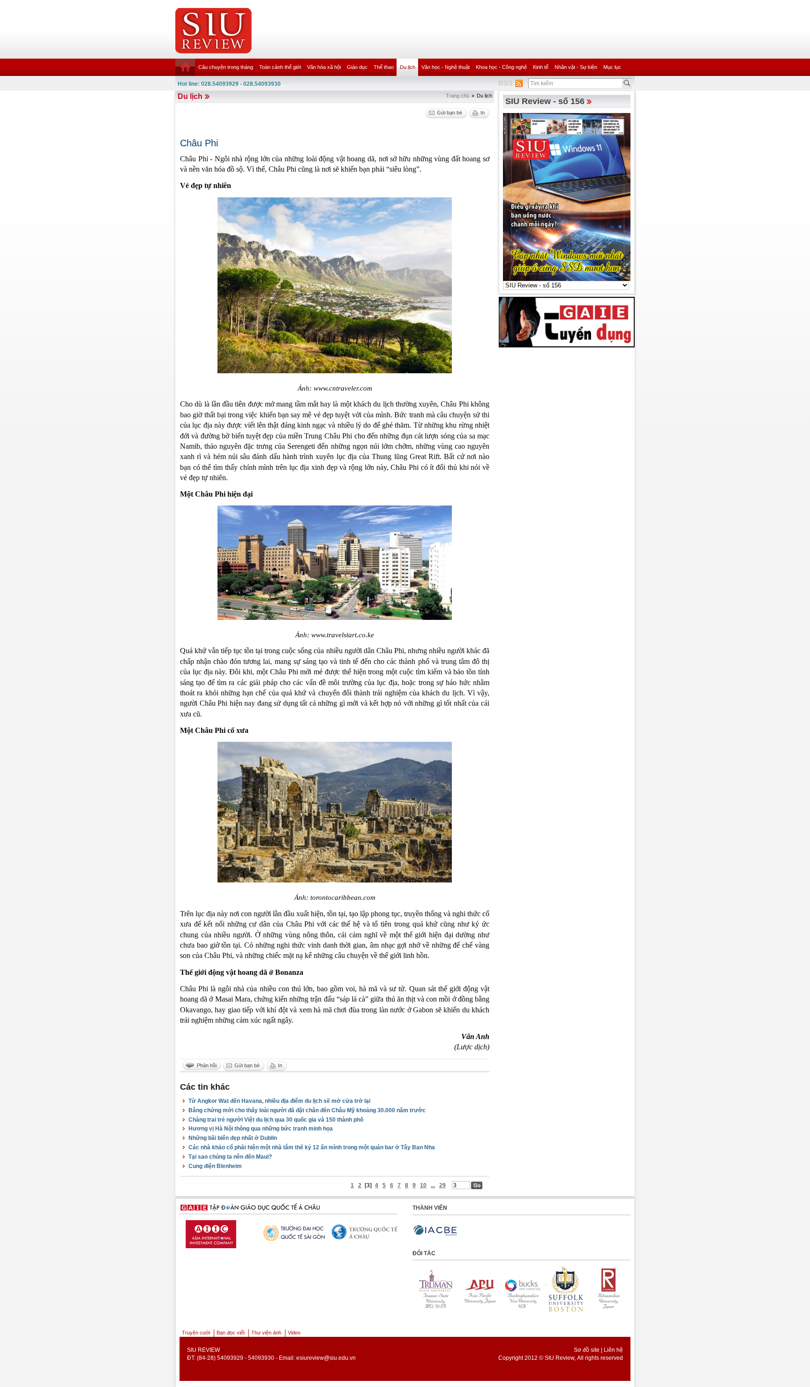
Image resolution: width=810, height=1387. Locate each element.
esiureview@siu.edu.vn (326, 1358)
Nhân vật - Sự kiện (576, 67)
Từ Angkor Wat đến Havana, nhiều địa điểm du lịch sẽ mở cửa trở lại (279, 1101)
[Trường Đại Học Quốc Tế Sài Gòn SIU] (213, 1232)
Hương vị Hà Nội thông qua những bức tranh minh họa (260, 1128)
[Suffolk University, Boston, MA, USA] (554, 1289)
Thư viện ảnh (266, 1332)
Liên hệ (613, 1350)
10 (423, 1185)
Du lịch (407, 67)
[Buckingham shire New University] (511, 1289)
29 (442, 1185)
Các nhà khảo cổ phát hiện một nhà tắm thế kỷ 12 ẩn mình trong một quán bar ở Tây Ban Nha (311, 1147)
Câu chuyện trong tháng (225, 67)
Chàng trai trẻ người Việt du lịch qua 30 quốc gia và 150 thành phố (275, 1119)
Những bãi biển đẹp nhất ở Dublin (232, 1138)
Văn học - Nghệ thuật (445, 67)
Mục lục (612, 67)
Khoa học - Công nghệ (501, 67)
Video (294, 1332)
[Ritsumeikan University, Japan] (597, 1289)
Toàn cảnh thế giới (280, 67)
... (433, 1185)
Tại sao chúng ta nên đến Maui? (230, 1156)
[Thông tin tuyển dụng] (567, 321)
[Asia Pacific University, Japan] (468, 1289)
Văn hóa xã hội (324, 67)
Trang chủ (457, 95)
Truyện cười (196, 1332)
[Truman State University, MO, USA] (425, 1289)
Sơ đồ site (587, 1350)
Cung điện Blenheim (215, 1166)
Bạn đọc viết (231, 1332)
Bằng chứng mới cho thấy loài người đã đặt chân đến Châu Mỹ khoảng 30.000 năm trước (307, 1110)
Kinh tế (540, 67)
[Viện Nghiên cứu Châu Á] (358, 1232)
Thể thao (384, 67)
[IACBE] (435, 1230)
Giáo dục (357, 67)
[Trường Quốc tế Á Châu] (286, 1232)
